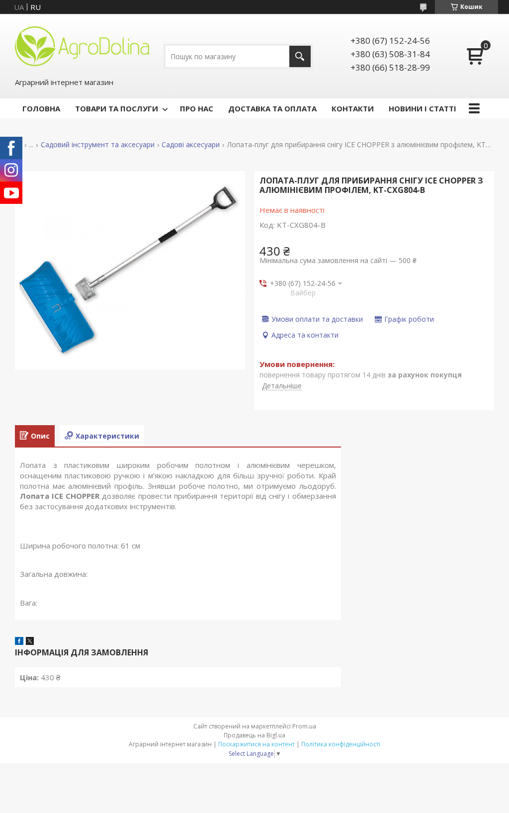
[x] (30, 642)
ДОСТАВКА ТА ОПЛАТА (272, 108)
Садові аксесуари (191, 144)
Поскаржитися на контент (256, 744)
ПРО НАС (196, 108)
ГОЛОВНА (41, 108)
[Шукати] (300, 56)
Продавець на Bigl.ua (254, 735)
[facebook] (19, 642)
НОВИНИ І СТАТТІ (422, 108)
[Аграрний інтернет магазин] (82, 45)
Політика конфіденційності (340, 744)
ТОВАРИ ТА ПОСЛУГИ (116, 108)
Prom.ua (304, 726)
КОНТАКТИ (353, 108)
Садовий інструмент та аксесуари (98, 144)
